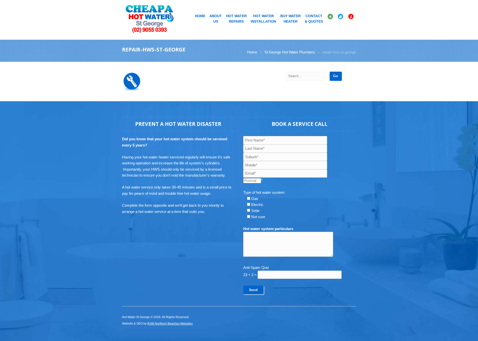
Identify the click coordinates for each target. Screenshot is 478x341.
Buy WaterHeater (290, 18)
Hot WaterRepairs (236, 18)
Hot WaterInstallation (263, 18)
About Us (215, 18)
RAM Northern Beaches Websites (170, 323)
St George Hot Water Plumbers (289, 52)
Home (200, 16)
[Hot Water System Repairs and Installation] (150, 19)
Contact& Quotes (314, 18)
